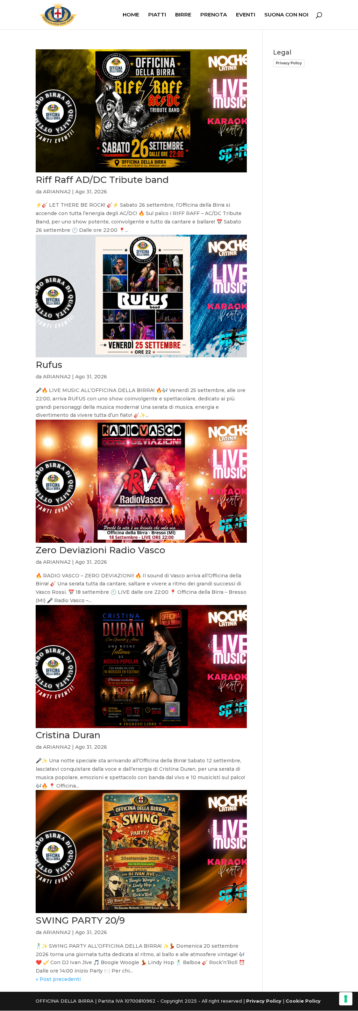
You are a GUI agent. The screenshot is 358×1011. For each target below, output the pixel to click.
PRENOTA (213, 15)
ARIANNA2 (57, 191)
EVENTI (245, 15)
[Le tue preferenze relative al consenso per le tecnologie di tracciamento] (345, 998)
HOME (131, 15)
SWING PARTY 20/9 (80, 920)
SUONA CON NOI (286, 15)
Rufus (49, 364)
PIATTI (157, 15)
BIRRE (183, 15)
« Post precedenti (58, 979)
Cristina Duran (68, 735)
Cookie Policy (303, 1001)
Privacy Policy (289, 62)
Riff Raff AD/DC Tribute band (102, 179)
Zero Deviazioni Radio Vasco (100, 550)
